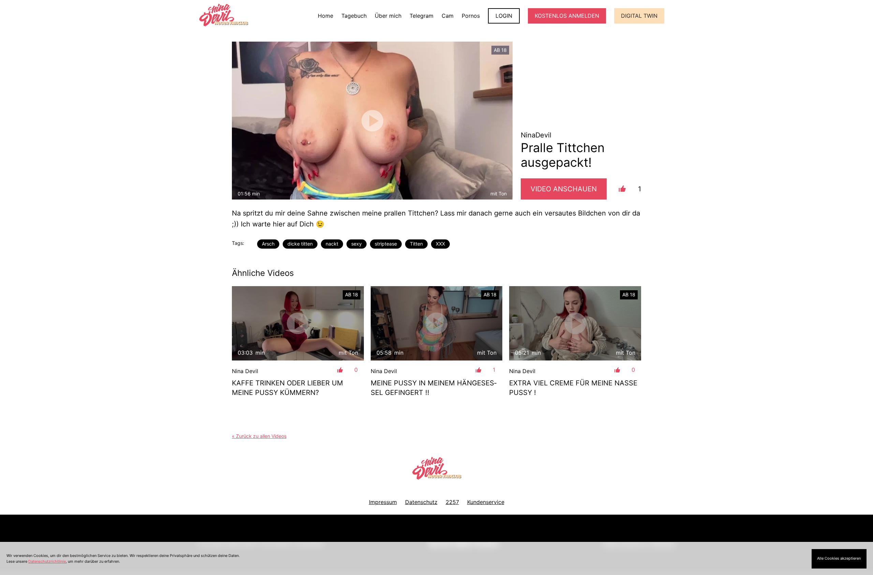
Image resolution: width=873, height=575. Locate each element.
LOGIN (503, 15)
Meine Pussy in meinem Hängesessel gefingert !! (434, 388)
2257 (452, 502)
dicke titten (300, 244)
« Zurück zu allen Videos (259, 436)
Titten (416, 244)
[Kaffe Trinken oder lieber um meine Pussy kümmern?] (298, 323)
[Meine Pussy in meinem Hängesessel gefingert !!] (437, 323)
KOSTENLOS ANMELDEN (567, 15)
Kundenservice (485, 502)
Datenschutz (421, 502)
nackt (332, 244)
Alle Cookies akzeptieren (839, 558)
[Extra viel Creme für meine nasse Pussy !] (575, 323)
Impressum (383, 502)
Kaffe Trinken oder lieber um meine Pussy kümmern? (287, 388)
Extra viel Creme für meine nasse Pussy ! (573, 388)
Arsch (268, 244)
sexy (356, 244)
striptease (386, 244)
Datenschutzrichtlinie (47, 561)
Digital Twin (639, 15)
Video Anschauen (564, 189)
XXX (440, 244)
